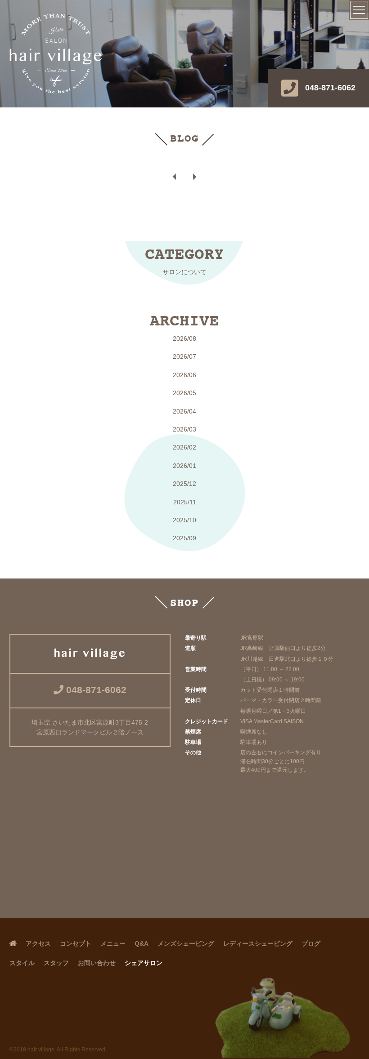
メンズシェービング (186, 943)
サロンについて (184, 272)
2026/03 (184, 429)
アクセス (38, 943)
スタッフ (56, 962)
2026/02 (184, 447)
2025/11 (184, 502)
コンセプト (75, 943)
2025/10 (184, 520)
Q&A (141, 943)
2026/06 (184, 374)
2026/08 (184, 338)
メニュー (113, 943)
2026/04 (184, 411)
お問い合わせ (97, 962)
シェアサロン (143, 962)
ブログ (311, 943)
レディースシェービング (257, 943)
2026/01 (184, 465)
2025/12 (184, 483)
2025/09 (184, 538)
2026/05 (184, 392)
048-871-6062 (330, 87)
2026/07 (184, 356)
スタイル (22, 962)
